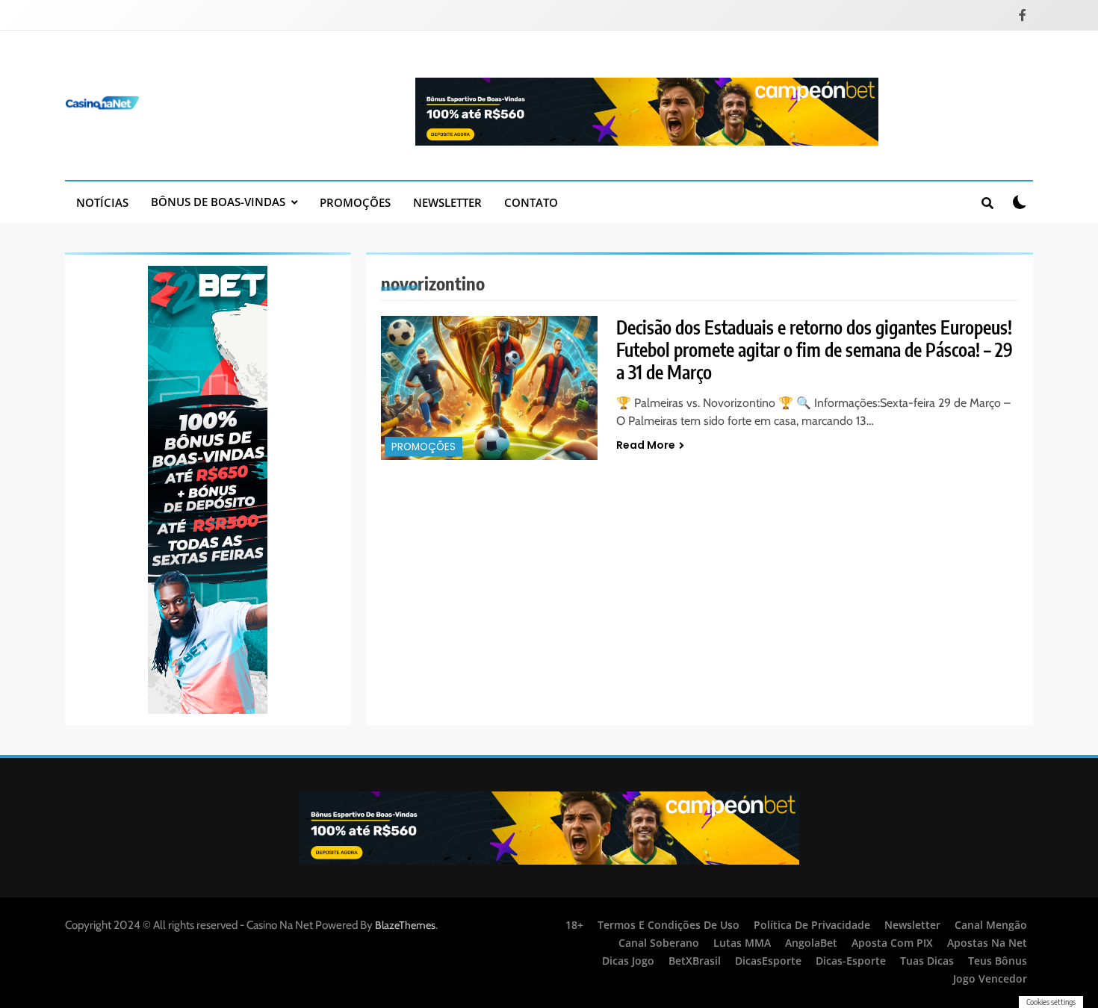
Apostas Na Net (987, 943)
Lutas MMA (742, 943)
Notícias (102, 202)
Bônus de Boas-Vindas (218, 201)
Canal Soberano (658, 943)
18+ (574, 925)
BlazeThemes (405, 925)
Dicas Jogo (628, 960)
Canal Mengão (991, 925)
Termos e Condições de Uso (668, 925)
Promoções (355, 202)
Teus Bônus (997, 960)
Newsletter (447, 202)
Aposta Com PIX (892, 943)
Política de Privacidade (812, 925)
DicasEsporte (768, 960)
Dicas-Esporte (851, 960)
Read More (645, 445)
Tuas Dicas (927, 960)
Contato (531, 202)
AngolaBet (811, 943)
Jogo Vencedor (990, 978)
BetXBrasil (695, 960)
